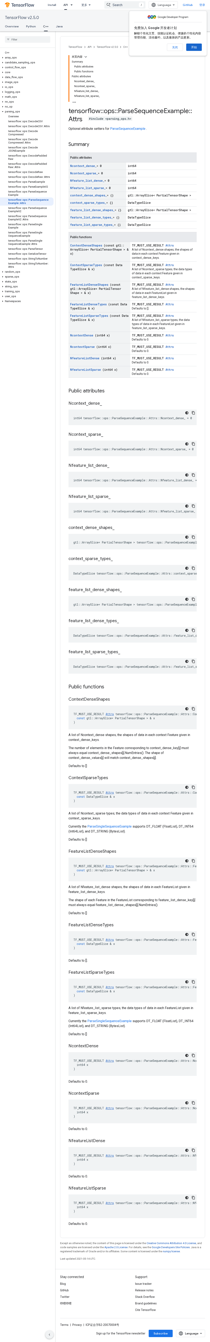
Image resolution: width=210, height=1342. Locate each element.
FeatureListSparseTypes (90, 316)
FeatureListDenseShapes (90, 285)
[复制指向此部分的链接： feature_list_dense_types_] (123, 621)
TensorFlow (75, 46)
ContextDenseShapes (87, 245)
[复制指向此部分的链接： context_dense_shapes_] (118, 527)
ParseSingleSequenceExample (109, 826)
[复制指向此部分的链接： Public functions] (109, 687)
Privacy (77, 1324)
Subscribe (161, 1333)
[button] (27, 57)
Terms (64, 1324)
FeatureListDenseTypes (89, 304)
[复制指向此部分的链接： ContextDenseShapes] (115, 699)
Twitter (65, 1296)
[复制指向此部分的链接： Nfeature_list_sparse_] (115, 496)
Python (31, 26)
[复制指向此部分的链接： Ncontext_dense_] (106, 403)
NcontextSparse (83, 347)
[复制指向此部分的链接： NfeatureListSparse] (111, 1188)
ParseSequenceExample (128, 129)
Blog (63, 1283)
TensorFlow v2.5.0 (22, 17)
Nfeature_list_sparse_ (88, 188)
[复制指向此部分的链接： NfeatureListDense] (110, 1141)
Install (52, 5)
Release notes (144, 1290)
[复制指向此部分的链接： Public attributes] (110, 391)
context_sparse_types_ (88, 203)
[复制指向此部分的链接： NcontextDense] (103, 1046)
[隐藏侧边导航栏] (49, 1335)
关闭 (175, 47)
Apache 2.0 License (116, 1247)
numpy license (171, 1251)
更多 (84, 5)
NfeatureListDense (85, 358)
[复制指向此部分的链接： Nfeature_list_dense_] (113, 465)
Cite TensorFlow (145, 1310)
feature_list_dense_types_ (91, 217)
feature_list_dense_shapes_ (92, 210)
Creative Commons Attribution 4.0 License (171, 1243)
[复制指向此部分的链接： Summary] (94, 144)
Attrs (169, 245)
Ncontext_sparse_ (84, 173)
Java (59, 26)
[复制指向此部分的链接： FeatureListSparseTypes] (119, 972)
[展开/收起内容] (85, 56)
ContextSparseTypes (87, 265)
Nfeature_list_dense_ (87, 181)
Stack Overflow (145, 1296)
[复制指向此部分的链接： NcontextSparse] (104, 1093)
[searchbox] (27, 39)
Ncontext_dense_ (83, 166)
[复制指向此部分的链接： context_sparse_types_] (117, 559)
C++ (46, 26)
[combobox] (124, 5)
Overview (12, 26)
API (65, 5)
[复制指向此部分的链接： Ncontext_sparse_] (107, 434)
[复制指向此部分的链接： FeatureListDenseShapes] (121, 851)
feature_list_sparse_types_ (92, 225)
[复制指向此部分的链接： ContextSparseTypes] (113, 778)
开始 (194, 47)
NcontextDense (82, 335)
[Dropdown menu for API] (73, 5)
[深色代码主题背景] (187, 413)
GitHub (188, 5)
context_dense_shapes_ (88, 195)
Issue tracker (143, 1283)
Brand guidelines (146, 1303)
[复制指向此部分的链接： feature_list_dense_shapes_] (126, 590)
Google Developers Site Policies (171, 1247)
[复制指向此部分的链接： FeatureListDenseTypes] (119, 925)
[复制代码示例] (193, 413)
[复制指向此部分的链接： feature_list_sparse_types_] (124, 652)
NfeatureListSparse (86, 370)
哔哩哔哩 (66, 1303)
